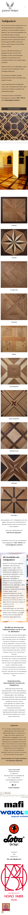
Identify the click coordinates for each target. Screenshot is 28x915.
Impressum (14, 852)
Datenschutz (14, 856)
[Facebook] (13, 785)
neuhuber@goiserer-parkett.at (14, 780)
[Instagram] (15, 785)
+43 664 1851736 (15, 777)
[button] (2, 912)
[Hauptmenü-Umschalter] (25, 6)
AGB (14, 854)
